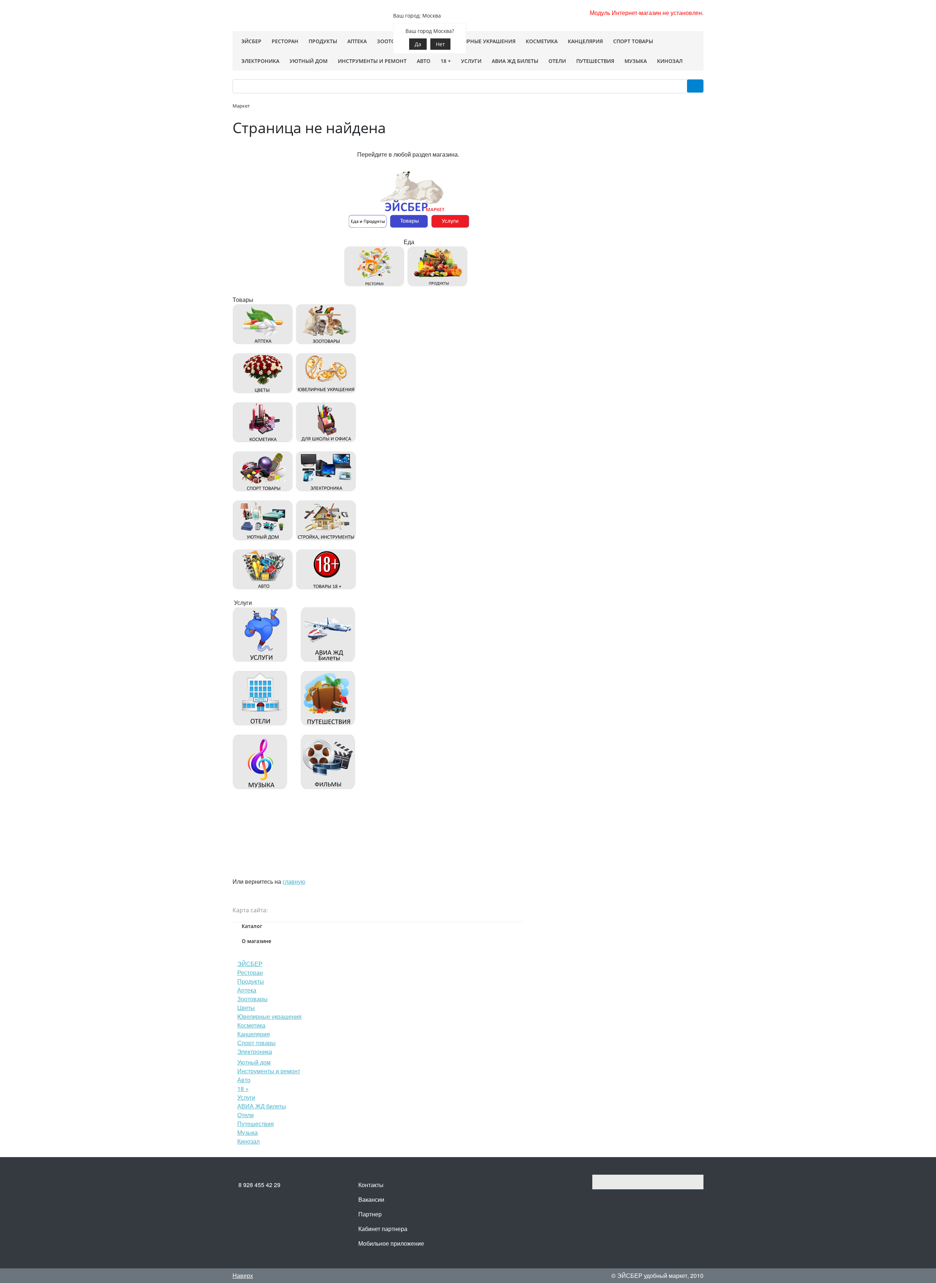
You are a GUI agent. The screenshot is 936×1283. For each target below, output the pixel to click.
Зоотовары (252, 999)
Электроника (254, 1051)
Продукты (250, 981)
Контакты (371, 1185)
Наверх (243, 1275)
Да (418, 44)
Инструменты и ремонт (268, 1071)
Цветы (246, 1007)
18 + (243, 1088)
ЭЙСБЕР (250, 964)
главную (294, 881)
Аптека (246, 990)
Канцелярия (253, 1034)
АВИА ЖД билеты (261, 1106)
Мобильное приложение (391, 1243)
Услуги (246, 1097)
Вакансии (371, 1199)
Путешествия (255, 1123)
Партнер (370, 1214)
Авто (243, 1080)
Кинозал (248, 1141)
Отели (245, 1115)
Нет (440, 44)
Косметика (251, 1025)
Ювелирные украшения (269, 1016)
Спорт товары (256, 1043)
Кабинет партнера (382, 1228)
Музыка (247, 1132)
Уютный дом (254, 1062)
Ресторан (250, 972)
